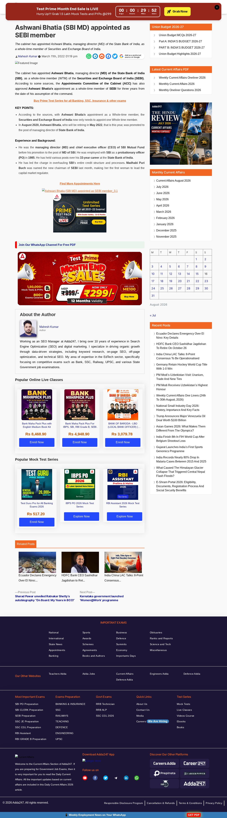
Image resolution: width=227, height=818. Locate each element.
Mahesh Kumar (27, 56)
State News (55, 644)
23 (206, 281)
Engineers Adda (159, 673)
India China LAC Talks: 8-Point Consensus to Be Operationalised (177, 356)
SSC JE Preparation (27, 721)
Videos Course (185, 715)
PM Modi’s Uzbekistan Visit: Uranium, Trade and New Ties (180, 376)
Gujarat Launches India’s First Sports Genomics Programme (179, 449)
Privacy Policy (214, 803)
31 (152, 295)
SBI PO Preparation (26, 704)
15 (197, 274)
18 (161, 281)
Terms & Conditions (190, 803)
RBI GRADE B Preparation (30, 739)
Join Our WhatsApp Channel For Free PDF (47, 244)
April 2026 (162, 205)
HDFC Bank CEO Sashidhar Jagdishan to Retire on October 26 (181, 346)
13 (179, 274)
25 (162, 288)
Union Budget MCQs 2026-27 (177, 35)
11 (161, 274)
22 (197, 281)
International (56, 638)
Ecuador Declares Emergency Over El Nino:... (37, 578)
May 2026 (162, 199)
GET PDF (194, 814)
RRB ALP (101, 709)
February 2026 (165, 217)
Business (121, 632)
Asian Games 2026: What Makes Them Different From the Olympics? (180, 428)
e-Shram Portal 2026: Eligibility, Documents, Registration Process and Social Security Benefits (180, 486)
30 (206, 288)
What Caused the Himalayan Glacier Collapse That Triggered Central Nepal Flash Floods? (180, 471)
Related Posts (26, 544)
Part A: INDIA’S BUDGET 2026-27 (180, 41)
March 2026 (163, 211)
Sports (86, 632)
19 (170, 281)
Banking (53, 655)
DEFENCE (62, 727)
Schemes (87, 644)
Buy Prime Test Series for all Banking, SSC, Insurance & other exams (80, 100)
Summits (121, 644)
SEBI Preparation (25, 715)
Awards (86, 638)
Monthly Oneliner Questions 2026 (180, 90)
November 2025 (166, 236)
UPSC (59, 739)
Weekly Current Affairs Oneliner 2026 (182, 77)
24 (153, 288)
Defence (121, 638)
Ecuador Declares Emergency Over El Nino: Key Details (180, 335)
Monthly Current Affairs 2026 (177, 83)
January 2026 (164, 224)
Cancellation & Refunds (161, 803)
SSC (58, 709)
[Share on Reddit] (101, 56)
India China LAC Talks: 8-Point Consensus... (123, 578)
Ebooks (181, 721)
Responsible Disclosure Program (123, 803)
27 (179, 288)
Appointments (57, 650)
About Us (141, 704)
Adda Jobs (88, 673)
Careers (152, 721)
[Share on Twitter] (115, 56)
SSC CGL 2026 (105, 715)
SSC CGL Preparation (28, 727)
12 (170, 274)
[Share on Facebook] (108, 56)
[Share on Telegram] (95, 56)
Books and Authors (93, 655)
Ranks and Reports (161, 638)
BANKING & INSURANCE (70, 704)
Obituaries (156, 632)
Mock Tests (183, 704)
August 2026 (173, 180)
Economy (121, 650)
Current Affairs (124, 673)
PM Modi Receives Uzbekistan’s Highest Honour (181, 387)
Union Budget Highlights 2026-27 (180, 53)
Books (180, 727)
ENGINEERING (65, 733)
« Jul (153, 315)
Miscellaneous (158, 650)
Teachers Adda (57, 673)
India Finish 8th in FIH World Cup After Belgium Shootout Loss (180, 438)
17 (152, 281)
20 (180, 281)
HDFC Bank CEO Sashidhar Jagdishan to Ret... (80, 578)
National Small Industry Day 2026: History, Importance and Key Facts (177, 407)
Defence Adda (124, 679)
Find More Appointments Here (80, 183)
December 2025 (166, 230)
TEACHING (62, 721)
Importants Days (126, 655)
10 (152, 274)
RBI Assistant (23, 733)
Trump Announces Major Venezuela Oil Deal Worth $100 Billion (180, 418)
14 (188, 274)
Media (140, 715)
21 (188, 281)
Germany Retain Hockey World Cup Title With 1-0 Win (181, 366)
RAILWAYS (62, 715)
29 (197, 288)
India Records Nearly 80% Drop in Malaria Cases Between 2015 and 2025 (181, 459)
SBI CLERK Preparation (29, 709)
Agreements (89, 650)
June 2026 (163, 193)
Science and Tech (160, 644)
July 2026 (162, 186)
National (54, 632)
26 (171, 288)
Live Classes (184, 709)
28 (188, 288)
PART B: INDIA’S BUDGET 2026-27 (182, 47)
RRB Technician (105, 704)
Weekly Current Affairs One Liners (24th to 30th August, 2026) (181, 397)
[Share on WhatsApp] (88, 56)
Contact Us (143, 709)
